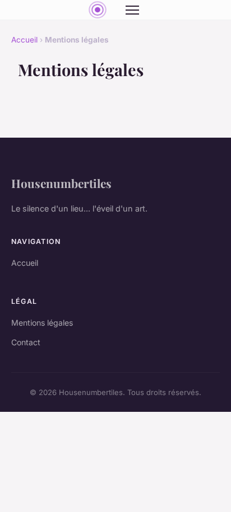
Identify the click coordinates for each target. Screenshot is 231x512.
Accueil (24, 39)
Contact (25, 342)
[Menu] (132, 10)
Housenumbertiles (61, 183)
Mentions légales (42, 322)
